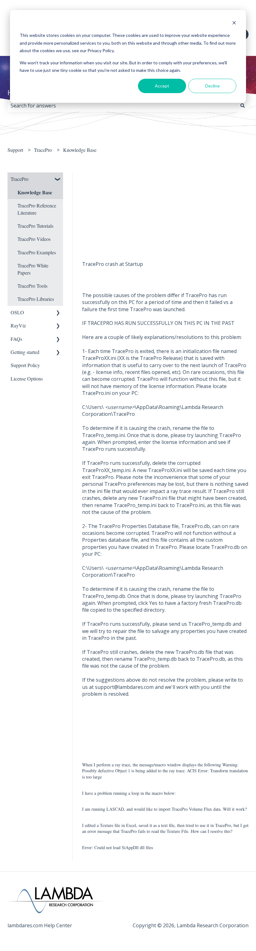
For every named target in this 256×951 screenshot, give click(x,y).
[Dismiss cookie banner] (234, 23)
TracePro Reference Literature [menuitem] (36, 209)
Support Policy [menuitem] (25, 365)
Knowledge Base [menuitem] (34, 192)
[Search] (243, 106)
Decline (212, 85)
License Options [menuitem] (27, 378)
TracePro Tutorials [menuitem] (35, 225)
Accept (162, 85)
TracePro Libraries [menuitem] (35, 299)
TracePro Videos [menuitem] (34, 239)
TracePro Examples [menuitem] (36, 252)
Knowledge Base (79, 150)
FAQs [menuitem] (16, 339)
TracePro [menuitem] (19, 179)
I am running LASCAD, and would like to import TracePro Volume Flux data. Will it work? (164, 809)
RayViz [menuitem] (18, 325)
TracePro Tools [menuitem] (32, 285)
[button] (58, 179)
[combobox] (122, 106)
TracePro (43, 150)
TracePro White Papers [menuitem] (32, 269)
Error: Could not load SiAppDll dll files (117, 847)
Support (15, 150)
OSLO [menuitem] (17, 312)
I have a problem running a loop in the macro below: (129, 793)
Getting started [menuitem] (25, 352)
